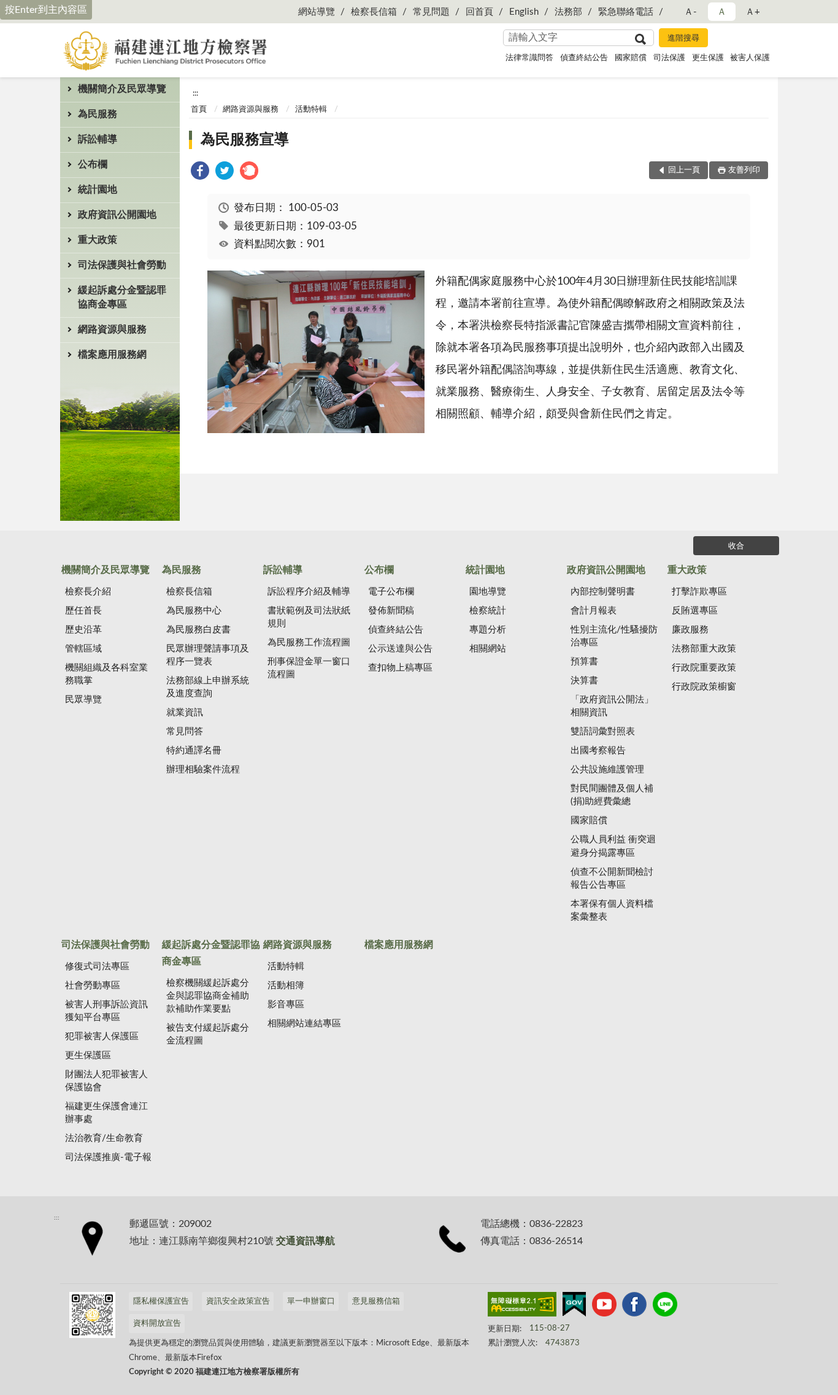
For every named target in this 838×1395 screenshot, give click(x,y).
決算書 (584, 680)
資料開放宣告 (157, 1324)
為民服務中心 (193, 610)
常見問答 (184, 731)
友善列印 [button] (744, 170)
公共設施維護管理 (607, 769)
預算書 (584, 661)
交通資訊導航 (305, 1241)
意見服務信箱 (376, 1301)
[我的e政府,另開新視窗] (574, 1306)
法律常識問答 (529, 58)
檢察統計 (487, 610)
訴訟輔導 (97, 139)
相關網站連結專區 (304, 1023)
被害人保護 (750, 58)
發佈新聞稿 (391, 610)
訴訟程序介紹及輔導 (308, 591)
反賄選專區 (695, 610)
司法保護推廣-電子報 (108, 1157)
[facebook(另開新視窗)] (634, 1306)
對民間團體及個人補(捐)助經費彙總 (612, 795)
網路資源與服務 (112, 329)
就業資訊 (184, 712)
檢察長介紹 (88, 591)
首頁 (199, 109)
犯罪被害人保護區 (102, 1036)
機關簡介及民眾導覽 (122, 89)
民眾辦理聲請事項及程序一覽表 (207, 655)
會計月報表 (594, 610)
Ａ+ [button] (752, 12)
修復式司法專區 (97, 966)
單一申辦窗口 (311, 1301)
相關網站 (487, 648)
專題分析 (487, 629)
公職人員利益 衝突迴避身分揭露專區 (613, 846)
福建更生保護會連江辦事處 (106, 1113)
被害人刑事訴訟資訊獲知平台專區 (106, 1011)
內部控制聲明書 (603, 591)
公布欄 (92, 164)
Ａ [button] (721, 12)
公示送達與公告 (400, 648)
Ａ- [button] (690, 12)
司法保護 (669, 58)
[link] (200, 172)
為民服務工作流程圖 (308, 642)
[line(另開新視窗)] (665, 1306)
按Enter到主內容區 (46, 10)
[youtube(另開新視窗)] (604, 1306)
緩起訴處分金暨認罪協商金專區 (122, 297)
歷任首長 (83, 610)
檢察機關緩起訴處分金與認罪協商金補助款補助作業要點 (207, 995)
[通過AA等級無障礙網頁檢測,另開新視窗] (522, 1306)
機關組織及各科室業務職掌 (106, 674)
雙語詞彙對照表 (603, 731)
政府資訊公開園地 (117, 215)
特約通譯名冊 (193, 750)
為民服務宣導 (245, 140)
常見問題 (431, 12)
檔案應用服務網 (112, 354)
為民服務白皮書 (198, 629)
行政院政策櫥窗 (704, 686)
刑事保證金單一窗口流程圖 (308, 668)
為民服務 (97, 114)
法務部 (568, 12)
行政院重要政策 (704, 667)
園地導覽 (487, 591)
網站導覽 (316, 12)
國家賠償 (631, 58)
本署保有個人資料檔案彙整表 (612, 910)
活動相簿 (285, 985)
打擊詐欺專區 (699, 591)
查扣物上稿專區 (400, 667)
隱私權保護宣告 (161, 1301)
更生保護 (708, 58)
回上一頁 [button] (684, 170)
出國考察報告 (598, 750)
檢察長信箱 (374, 12)
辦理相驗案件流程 (203, 769)
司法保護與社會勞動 (122, 265)
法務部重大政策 (704, 648)
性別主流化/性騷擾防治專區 (614, 636)
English (524, 12)
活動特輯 (311, 109)
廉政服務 (690, 629)
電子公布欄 (391, 591)
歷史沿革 (83, 629)
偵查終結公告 (584, 58)
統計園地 (97, 189)
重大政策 (97, 240)
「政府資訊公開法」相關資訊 (612, 706)
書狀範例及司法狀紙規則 (308, 617)
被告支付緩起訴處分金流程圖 (207, 1034)
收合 (736, 546)
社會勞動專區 (92, 985)
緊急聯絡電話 (625, 12)
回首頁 (479, 12)
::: (195, 93)
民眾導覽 (83, 699)
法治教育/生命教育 (104, 1138)
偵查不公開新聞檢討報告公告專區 (612, 878)
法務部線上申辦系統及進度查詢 (207, 687)
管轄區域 (83, 648)
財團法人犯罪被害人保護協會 (106, 1081)
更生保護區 (88, 1055)
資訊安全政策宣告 (238, 1301)
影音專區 (285, 1004)
